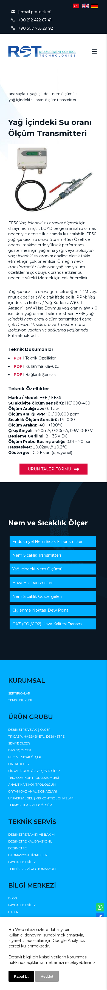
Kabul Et (21, 976)
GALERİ (13, 912)
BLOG (12, 898)
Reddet (47, 976)
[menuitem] (53, 541)
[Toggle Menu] (94, 51)
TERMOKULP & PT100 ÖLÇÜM (30, 805)
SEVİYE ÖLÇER (19, 743)
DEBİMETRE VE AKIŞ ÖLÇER (29, 730)
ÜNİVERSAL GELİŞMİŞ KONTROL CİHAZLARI (41, 798)
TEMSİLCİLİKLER (20, 700)
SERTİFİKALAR (19, 693)
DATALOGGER (19, 764)
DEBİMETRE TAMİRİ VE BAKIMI (31, 834)
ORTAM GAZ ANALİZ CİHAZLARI (32, 791)
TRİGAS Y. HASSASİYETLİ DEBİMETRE (36, 736)
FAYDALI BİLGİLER (22, 862)
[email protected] (35, 11)
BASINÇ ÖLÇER (19, 750)
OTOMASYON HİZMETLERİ (28, 855)
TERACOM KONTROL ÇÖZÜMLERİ (33, 778)
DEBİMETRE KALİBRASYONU (30, 841)
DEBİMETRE (17, 848)
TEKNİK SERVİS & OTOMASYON (32, 869)
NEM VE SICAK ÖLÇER (24, 757)
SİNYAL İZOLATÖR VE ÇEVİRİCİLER (34, 771)
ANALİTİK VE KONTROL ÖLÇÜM (32, 785)
